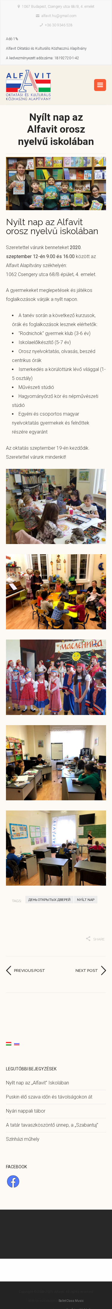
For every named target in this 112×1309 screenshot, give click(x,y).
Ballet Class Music (71, 1300)
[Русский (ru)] (16, 1043)
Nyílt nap (85, 900)
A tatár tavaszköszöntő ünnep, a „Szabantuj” (52, 1125)
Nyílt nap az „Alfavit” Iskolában (37, 1083)
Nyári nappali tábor (25, 1111)
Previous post (29, 970)
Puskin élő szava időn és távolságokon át (49, 1097)
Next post (87, 970)
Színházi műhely (22, 1139)
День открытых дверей (49, 900)
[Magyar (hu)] (8, 1043)
